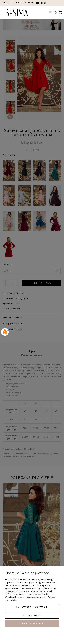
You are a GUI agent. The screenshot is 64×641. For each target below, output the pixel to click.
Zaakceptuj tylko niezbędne (32, 607)
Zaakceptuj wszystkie (32, 623)
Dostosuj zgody (32, 615)
